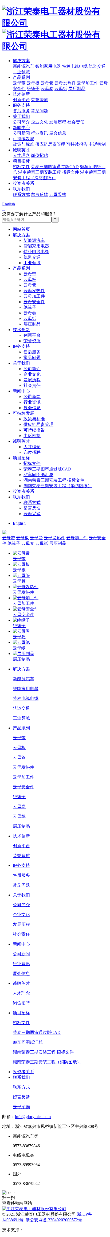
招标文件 (21, 166)
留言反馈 (39, 194)
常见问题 (39, 111)
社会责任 (75, 122)
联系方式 (21, 194)
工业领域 (21, 72)
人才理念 (21, 155)
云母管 (47, 83)
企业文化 (39, 122)
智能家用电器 (48, 66)
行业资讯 (39, 133)
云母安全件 (34, 301)
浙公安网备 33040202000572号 (54, 1220)
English (8, 204)
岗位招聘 (39, 155)
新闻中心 (21, 127)
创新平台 (21, 99)
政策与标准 (23, 144)
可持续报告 (77, 144)
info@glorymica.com (33, 1116)
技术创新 (21, 94)
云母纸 (60, 88)
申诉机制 (97, 144)
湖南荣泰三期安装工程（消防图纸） (57, 485)
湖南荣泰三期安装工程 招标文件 (48, 172)
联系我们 (21, 189)
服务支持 (21, 105)
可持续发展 (23, 138)
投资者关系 (23, 183)
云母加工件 (87, 83)
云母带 (19, 83)
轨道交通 (97, 66)
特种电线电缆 (75, 66)
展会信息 (57, 133)
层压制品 (76, 88)
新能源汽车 (23, 66)
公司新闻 (21, 133)
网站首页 (21, 229)
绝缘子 (33, 88)
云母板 (33, 83)
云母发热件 (65, 83)
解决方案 (21, 60)
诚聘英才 (21, 150)
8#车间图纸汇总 (38, 474)
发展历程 (57, 122)
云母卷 (47, 88)
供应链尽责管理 (50, 144)
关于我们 (21, 116)
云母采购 (57, 194)
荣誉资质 (39, 99)
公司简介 (21, 122)
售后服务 (21, 111)
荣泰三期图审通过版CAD (55, 166)
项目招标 (21, 161)
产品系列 (21, 77)
